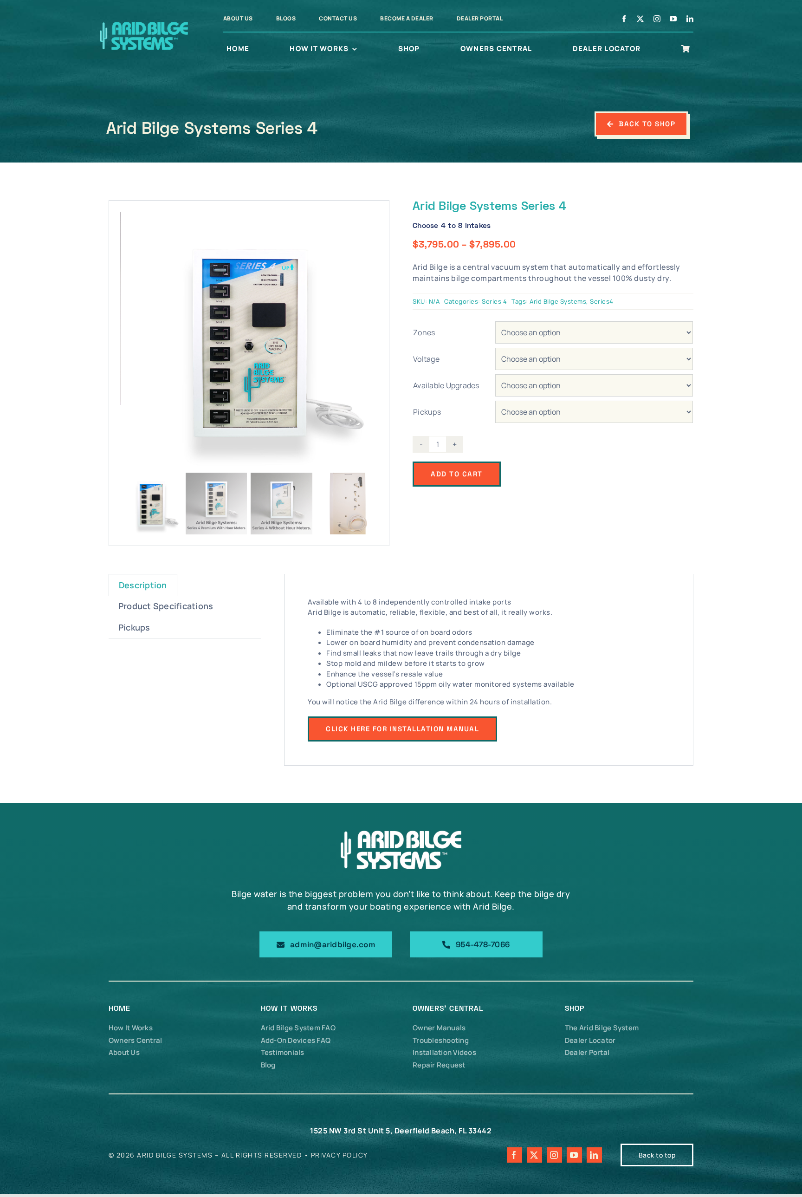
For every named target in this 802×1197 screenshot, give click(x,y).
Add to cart (457, 473)
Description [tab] (143, 585)
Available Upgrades (446, 385)
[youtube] (673, 18)
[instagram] (657, 18)
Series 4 (494, 301)
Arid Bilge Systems (558, 301)
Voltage (426, 359)
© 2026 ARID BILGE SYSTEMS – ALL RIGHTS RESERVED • (210, 1155)
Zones (424, 332)
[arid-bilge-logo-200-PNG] (143, 23)
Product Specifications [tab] (165, 606)
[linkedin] (690, 18)
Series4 (602, 301)
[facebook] (624, 18)
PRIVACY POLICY (339, 1155)
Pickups (427, 412)
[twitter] (640, 18)
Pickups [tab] (134, 627)
